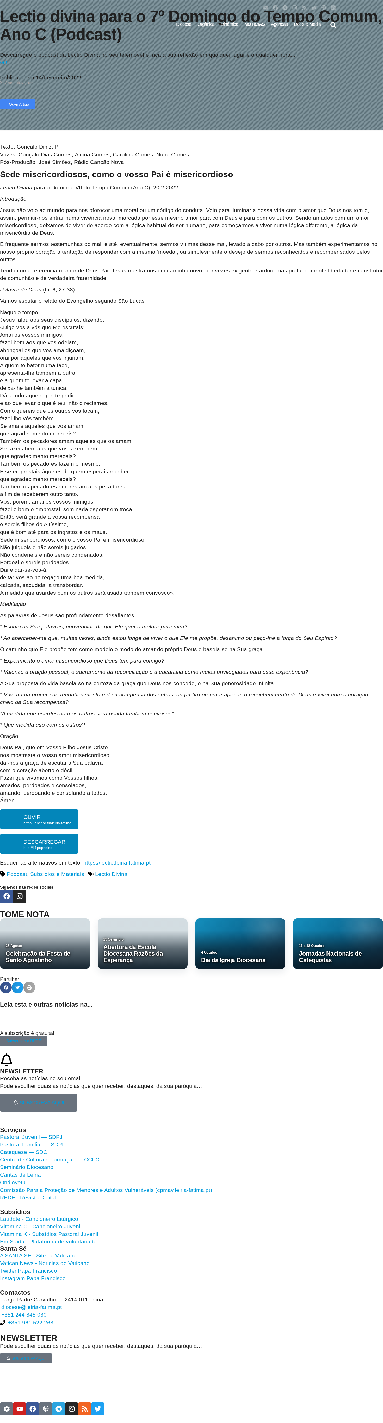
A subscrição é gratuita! (27, 1033)
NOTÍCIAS (254, 24)
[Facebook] (275, 7)
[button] (333, 25)
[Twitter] (314, 7)
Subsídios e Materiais (57, 874)
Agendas (279, 24)
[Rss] (304, 7)
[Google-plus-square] (333, 7)
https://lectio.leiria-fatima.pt (117, 863)
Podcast (17, 874)
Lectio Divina (111, 874)
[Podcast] (323, 7)
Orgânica (205, 24)
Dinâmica (229, 24)
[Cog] (6, 1408)
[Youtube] (265, 7)
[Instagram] (294, 7)
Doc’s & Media (307, 24)
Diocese (183, 24)
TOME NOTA (25, 914)
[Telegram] (285, 7)
